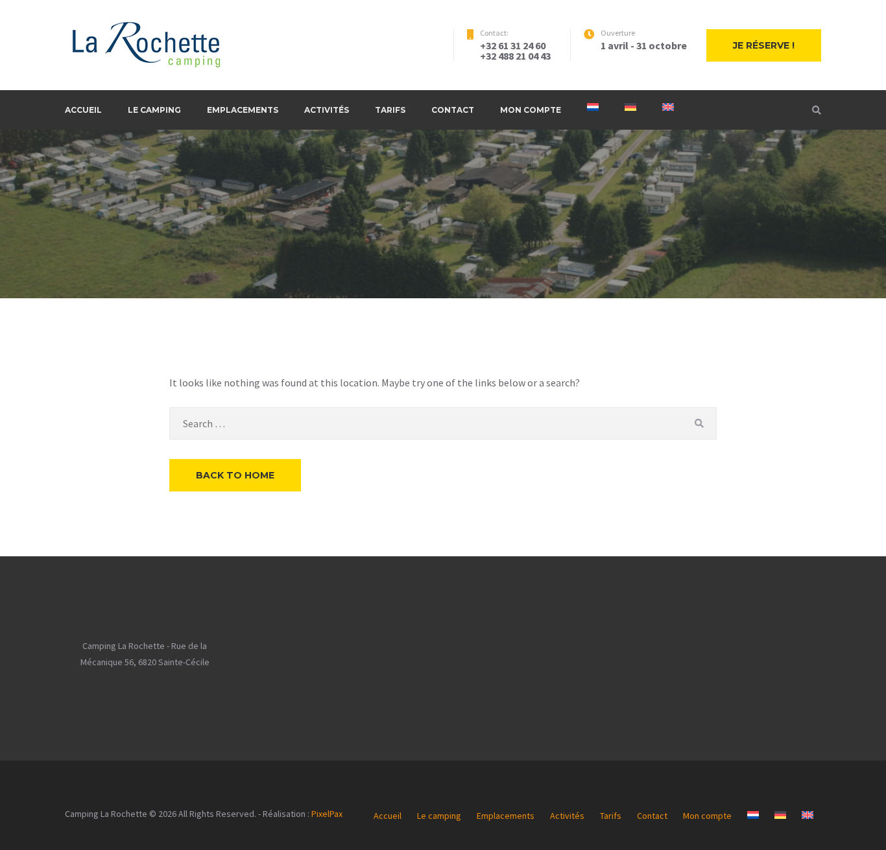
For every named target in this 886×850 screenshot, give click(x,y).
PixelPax (326, 814)
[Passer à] (593, 107)
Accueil (83, 110)
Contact (452, 110)
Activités (326, 110)
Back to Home (235, 475)
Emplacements (242, 110)
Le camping (154, 110)
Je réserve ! (764, 45)
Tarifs (390, 110)
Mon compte (530, 110)
